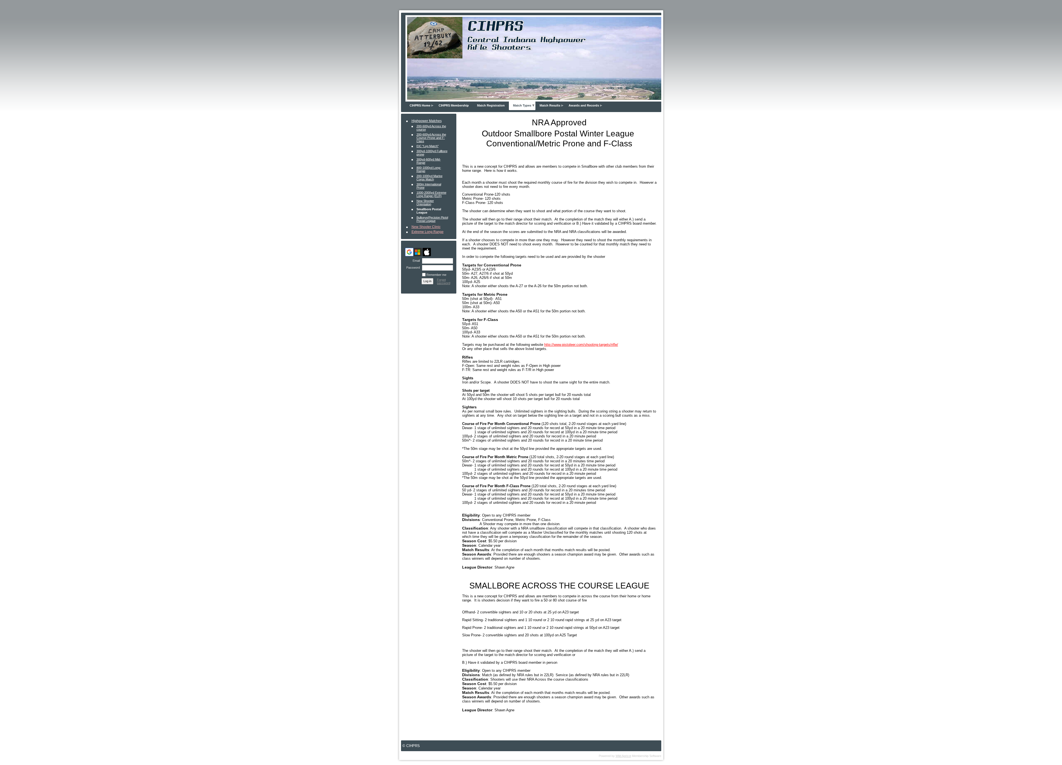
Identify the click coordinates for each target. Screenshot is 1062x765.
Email (415, 260)
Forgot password (443, 281)
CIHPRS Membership (454, 105)
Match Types (522, 105)
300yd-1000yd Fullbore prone (432, 152)
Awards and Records (584, 105)
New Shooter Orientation (425, 202)
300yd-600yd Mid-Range (429, 161)
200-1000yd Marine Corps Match (429, 177)
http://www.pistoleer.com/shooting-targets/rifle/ (581, 345)
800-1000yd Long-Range (429, 169)
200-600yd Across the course (431, 128)
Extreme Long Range (428, 232)
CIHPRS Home (420, 105)
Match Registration (491, 105)
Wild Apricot (623, 756)
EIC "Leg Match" (428, 146)
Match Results (550, 105)
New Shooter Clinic (426, 227)
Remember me (436, 274)
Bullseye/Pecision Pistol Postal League (432, 219)
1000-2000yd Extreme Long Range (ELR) (431, 194)
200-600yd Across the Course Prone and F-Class (431, 138)
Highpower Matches (427, 121)
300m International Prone (429, 186)
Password (412, 267)
